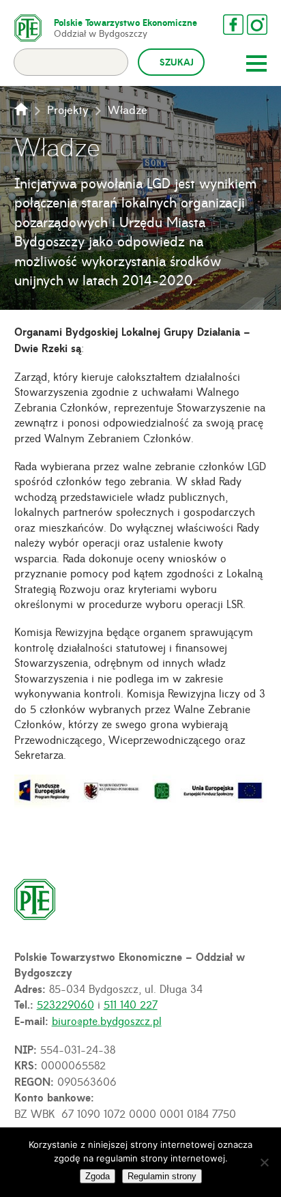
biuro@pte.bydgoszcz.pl (107, 1020)
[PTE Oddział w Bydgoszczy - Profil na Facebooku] (233, 24)
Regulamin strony (162, 1176)
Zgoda (97, 1176)
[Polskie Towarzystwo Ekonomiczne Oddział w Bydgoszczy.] (21, 109)
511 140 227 (131, 1003)
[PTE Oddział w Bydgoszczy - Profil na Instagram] (257, 24)
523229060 (65, 1003)
